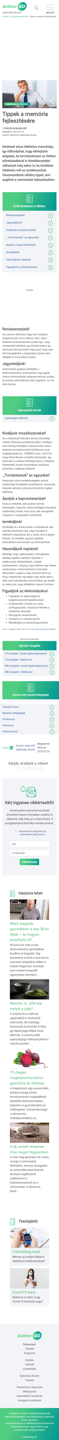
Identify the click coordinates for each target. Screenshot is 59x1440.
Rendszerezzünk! (15, 215)
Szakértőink (29, 1368)
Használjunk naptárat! (18, 259)
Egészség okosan (29, 1375)
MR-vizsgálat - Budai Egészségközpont (26, 665)
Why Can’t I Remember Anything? (34, 629)
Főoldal (5, 16)
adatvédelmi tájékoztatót (32, 834)
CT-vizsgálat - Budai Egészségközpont (26, 653)
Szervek (29, 1364)
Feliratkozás (29, 862)
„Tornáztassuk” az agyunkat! (22, 237)
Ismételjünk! (13, 252)
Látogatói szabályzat (29, 1400)
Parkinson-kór (10, 731)
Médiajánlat (29, 1391)
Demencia (8, 725)
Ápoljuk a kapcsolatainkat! (21, 244)
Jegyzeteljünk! (14, 222)
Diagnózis (29, 1353)
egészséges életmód (17, 104)
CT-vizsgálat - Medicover (18, 659)
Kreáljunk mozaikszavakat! (21, 230)
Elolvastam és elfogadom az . (32, 833)
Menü (50, 12)
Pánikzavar (8, 719)
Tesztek (29, 1380)
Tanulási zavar (10, 706)
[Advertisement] (29, 49)
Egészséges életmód (19, 16)
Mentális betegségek (13, 713)
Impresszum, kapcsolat (29, 1387)
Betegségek (29, 1344)
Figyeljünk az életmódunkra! (21, 267)
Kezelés (29, 1360)
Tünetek (29, 1348)
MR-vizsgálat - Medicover (19, 671)
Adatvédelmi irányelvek (29, 1395)
